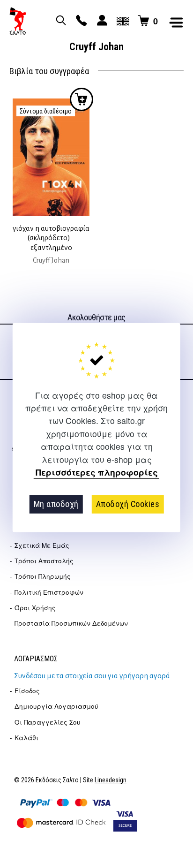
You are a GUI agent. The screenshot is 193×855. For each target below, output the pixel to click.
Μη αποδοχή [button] (56, 504)
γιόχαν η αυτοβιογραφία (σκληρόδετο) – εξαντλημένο (51, 237)
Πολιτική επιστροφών (49, 592)
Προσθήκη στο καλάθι (81, 99)
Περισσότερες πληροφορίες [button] (97, 472)
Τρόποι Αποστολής (44, 560)
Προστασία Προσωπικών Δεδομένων (71, 623)
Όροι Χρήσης (35, 607)
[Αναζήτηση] (59, 21)
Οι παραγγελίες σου (48, 722)
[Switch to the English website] (121, 21)
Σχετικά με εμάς (42, 545)
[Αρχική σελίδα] (17, 21)
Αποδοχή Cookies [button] (128, 504)
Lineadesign (110, 780)
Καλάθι (26, 737)
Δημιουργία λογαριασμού (56, 706)
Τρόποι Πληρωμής (43, 576)
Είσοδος (27, 690)
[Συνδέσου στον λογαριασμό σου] (100, 21)
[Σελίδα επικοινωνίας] (80, 21)
